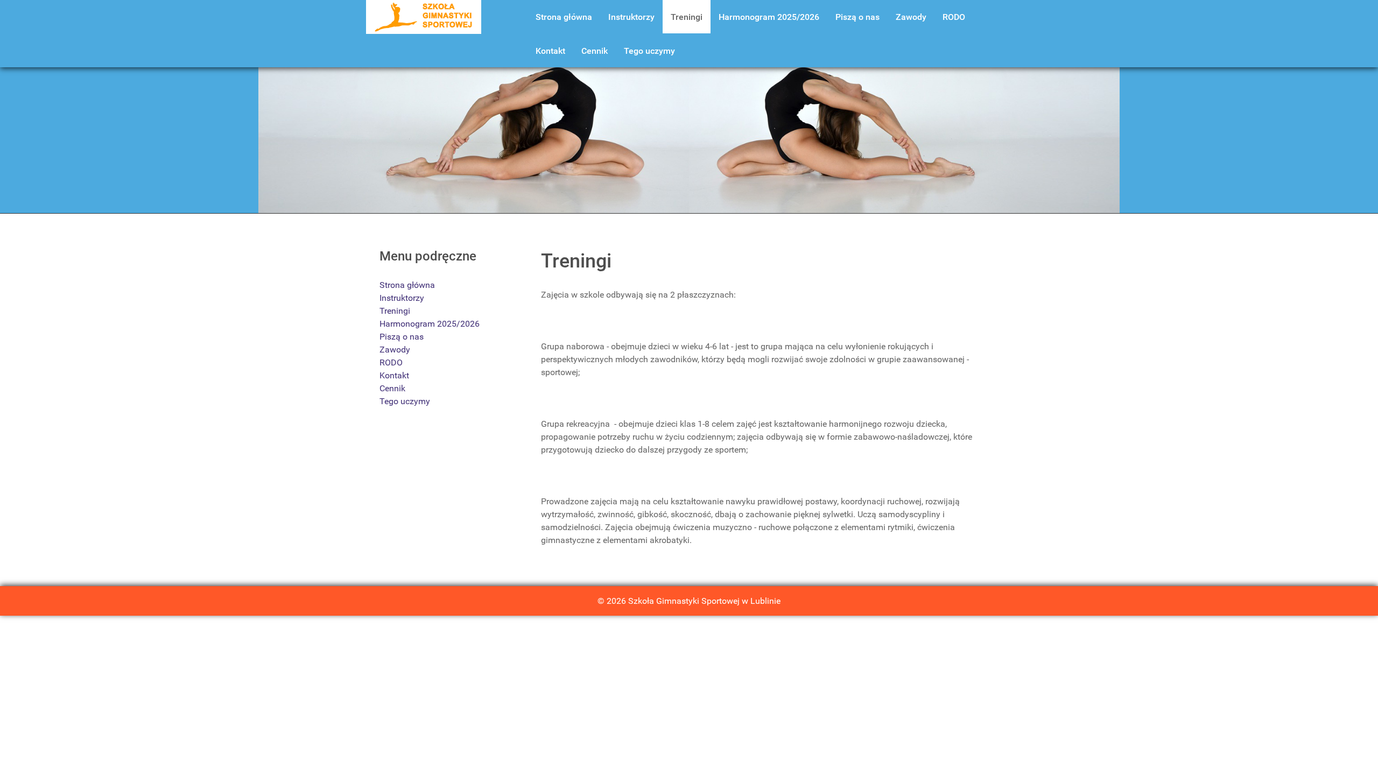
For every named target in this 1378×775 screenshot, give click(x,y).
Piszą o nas (401, 337)
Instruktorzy (401, 298)
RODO (391, 362)
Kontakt (394, 375)
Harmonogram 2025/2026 (429, 324)
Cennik (392, 388)
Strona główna (407, 285)
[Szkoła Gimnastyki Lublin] (423, 16)
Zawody (394, 349)
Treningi (394, 311)
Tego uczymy (404, 401)
